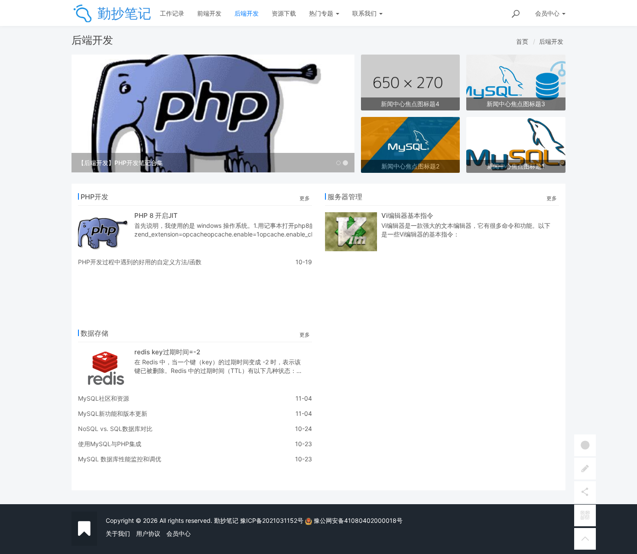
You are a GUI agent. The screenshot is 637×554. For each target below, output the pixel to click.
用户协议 (148, 533)
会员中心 (178, 533)
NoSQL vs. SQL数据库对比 (115, 428)
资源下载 (284, 13)
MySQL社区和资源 (103, 398)
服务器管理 (345, 196)
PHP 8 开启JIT (156, 215)
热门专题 (322, 13)
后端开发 (246, 13)
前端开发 (209, 13)
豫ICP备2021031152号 (271, 520)
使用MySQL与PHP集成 (109, 443)
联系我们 (365, 13)
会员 (547, 13)
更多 (304, 198)
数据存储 (94, 333)
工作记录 (172, 13)
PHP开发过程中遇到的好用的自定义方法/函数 (140, 262)
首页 (522, 41)
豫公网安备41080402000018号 (358, 520)
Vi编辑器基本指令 (407, 215)
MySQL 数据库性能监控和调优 (119, 459)
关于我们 (118, 533)
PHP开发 (94, 196)
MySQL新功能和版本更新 (112, 413)
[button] (93, 113)
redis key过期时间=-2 (167, 352)
